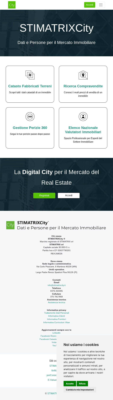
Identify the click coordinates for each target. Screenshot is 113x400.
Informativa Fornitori (56, 319)
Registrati (44, 195)
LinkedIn (56, 333)
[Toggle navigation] (101, 5)
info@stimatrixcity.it (56, 285)
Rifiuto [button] (82, 383)
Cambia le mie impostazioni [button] (80, 389)
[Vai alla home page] (11, 5)
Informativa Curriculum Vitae (56, 322)
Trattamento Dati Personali (56, 313)
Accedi (89, 5)
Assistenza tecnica (56, 302)
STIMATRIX (53, 393)
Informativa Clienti (56, 316)
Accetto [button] (70, 383)
